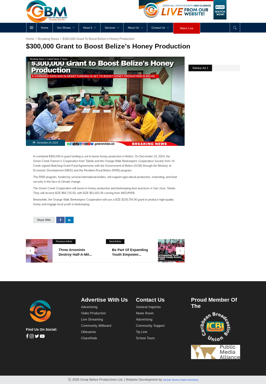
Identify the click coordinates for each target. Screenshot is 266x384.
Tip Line (141, 332)
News (65, 59)
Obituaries (88, 332)
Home (30, 39)
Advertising (89, 307)
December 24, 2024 (47, 142)
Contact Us (150, 300)
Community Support (150, 326)
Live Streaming (92, 319)
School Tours (145, 338)
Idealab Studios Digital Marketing (180, 380)
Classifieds (89, 338)
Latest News (53, 59)
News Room (145, 313)
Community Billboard (96, 326)
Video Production (93, 313)
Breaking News (48, 39)
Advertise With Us (104, 300)
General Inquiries (148, 307)
